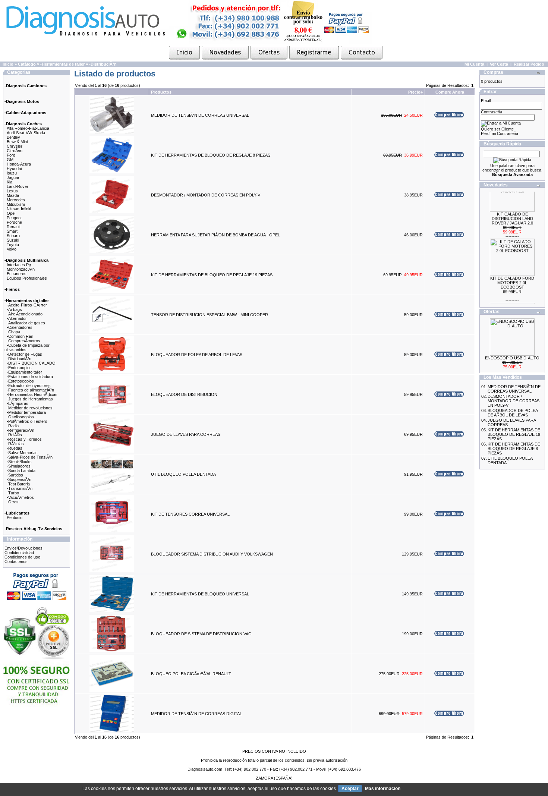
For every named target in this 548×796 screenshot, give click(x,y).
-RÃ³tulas (15, 443)
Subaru (13, 235)
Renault (14, 226)
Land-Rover (17, 186)
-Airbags (14, 309)
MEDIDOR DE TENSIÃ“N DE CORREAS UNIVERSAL (200, 115)
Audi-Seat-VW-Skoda (26, 132)
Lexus (12, 191)
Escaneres (16, 273)
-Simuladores (19, 466)
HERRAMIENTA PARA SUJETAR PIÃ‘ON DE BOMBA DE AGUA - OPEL (215, 235)
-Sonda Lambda (21, 470)
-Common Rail (19, 336)
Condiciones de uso (22, 557)
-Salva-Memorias (22, 452)
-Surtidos (15, 475)
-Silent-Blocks (19, 461)
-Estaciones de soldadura (30, 376)
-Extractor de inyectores (29, 385)
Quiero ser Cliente (497, 129)
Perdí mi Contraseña (499, 133)
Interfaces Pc (19, 264)
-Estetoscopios (20, 381)
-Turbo (13, 493)
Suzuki (13, 240)
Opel (11, 213)
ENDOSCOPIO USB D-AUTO (512, 358)
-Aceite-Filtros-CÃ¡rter (27, 305)
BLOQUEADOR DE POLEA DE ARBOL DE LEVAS (196, 354)
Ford (11, 155)
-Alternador (17, 318)
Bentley (13, 137)
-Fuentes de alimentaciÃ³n (30, 390)
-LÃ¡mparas (17, 403)
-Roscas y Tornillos (24, 439)
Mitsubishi (16, 204)
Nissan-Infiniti (19, 209)
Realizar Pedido (529, 64)
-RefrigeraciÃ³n (20, 430)
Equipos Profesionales (27, 278)
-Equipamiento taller (24, 372)
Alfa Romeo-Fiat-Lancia (28, 128)
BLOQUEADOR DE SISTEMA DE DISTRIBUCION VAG (201, 634)
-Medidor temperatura (26, 412)
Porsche (14, 222)
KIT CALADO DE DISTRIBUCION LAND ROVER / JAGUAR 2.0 (512, 213)
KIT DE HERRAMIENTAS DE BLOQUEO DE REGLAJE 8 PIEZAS (210, 155)
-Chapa (13, 332)
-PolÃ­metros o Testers (27, 421)
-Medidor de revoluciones (30, 408)
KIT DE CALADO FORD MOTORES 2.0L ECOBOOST (512, 277)
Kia (9, 182)
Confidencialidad (19, 552)
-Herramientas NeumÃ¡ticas (32, 394)
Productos (161, 92)
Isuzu (12, 173)
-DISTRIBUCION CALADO (31, 363)
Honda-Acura (19, 164)
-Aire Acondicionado (24, 314)
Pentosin (14, 517)
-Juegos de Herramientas (30, 399)
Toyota (13, 244)
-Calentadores (19, 327)
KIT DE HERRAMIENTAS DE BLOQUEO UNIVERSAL (200, 594)
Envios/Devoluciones (23, 548)
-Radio (13, 426)
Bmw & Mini (17, 141)
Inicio (8, 64)
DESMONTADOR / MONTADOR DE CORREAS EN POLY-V (205, 195)
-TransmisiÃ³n (19, 488)
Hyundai (14, 168)
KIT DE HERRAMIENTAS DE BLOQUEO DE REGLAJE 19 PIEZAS (212, 275)
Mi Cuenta (474, 64)
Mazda (13, 195)
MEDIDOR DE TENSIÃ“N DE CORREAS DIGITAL (196, 713)
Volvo (11, 249)
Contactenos (16, 561)
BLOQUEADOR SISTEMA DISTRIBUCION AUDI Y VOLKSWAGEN (212, 554)
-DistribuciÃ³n (103, 64)
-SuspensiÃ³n (19, 479)
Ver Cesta (499, 64)
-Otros (13, 502)
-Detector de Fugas (24, 354)
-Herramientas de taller (62, 64)
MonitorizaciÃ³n (21, 269)
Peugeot (14, 217)
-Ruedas (14, 448)
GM (10, 159)
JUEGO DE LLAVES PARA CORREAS (185, 434)
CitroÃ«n (14, 150)
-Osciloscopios (20, 417)
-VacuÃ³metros (20, 497)
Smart (12, 231)
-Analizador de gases (26, 323)
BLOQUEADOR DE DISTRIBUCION (184, 394)
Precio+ (415, 92)
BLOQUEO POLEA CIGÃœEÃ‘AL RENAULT (191, 673)
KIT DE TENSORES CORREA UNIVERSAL (190, 514)
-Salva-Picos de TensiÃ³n (30, 457)
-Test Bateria (18, 484)
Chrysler (14, 146)
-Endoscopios (19, 367)
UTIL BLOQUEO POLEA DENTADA (183, 474)
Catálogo (27, 64)
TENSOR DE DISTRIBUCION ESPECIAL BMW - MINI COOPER (209, 314)
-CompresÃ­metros (23, 341)
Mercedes (16, 200)
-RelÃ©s (14, 434)
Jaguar (13, 177)
